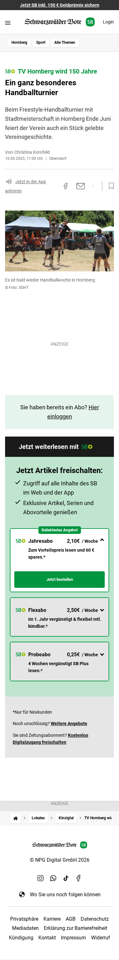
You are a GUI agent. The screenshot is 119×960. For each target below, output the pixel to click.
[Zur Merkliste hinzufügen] (109, 186)
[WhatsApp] (53, 878)
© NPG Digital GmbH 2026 (59, 860)
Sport (40, 42)
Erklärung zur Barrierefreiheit (75, 928)
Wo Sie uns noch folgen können (65, 895)
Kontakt (47, 938)
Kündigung (21, 938)
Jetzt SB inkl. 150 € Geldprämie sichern (59, 5)
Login (108, 21)
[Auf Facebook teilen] (65, 186)
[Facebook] (79, 878)
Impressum (73, 938)
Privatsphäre (24, 919)
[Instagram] (41, 878)
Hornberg (19, 42)
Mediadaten (25, 928)
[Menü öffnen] (7, 23)
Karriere (52, 919)
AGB (71, 919)
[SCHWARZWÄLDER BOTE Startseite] (59, 22)
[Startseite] (15, 818)
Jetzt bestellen (59, 579)
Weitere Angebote (69, 723)
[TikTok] (66, 878)
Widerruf (100, 938)
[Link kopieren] (54, 186)
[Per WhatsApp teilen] (93, 186)
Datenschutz (95, 919)
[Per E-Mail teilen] (81, 186)
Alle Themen (64, 42)
